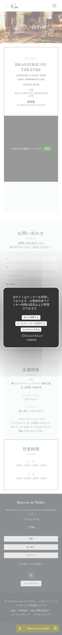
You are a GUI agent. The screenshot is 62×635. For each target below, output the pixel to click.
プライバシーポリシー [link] (32, 335)
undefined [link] (31, 339)
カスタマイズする (31, 329)
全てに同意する (31, 317)
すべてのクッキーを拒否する (31, 323)
